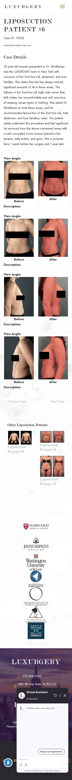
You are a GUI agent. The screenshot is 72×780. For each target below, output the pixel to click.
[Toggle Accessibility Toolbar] (8, 762)
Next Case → (59, 401)
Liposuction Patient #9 (16, 449)
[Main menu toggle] (62, 6)
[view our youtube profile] (15, 760)
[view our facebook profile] (3, 760)
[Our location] (69, 760)
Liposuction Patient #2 (49, 481)
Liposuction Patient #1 (49, 447)
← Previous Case (15, 401)
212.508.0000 (32, 676)
